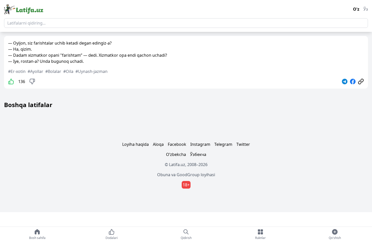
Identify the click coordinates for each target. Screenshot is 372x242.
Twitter (243, 144)
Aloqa (158, 144)
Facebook (177, 144)
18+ (186, 185)
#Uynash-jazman (91, 71)
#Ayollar (35, 71)
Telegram (223, 144)
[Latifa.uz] (23, 9)
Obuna (163, 174)
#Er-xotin (17, 71)
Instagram (200, 144)
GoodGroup (188, 174)
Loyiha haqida (135, 144)
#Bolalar (53, 71)
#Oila (68, 71)
